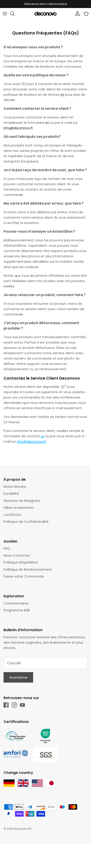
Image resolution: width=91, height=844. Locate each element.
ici (62, 94)
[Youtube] (22, 705)
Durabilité (11, 493)
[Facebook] (6, 705)
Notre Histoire (15, 486)
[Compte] (76, 13)
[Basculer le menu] (5, 13)
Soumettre (18, 677)
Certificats (12, 514)
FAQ (7, 548)
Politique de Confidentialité (26, 521)
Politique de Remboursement (28, 569)
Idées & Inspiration (19, 507)
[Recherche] (14, 13)
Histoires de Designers (22, 500)
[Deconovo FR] (45, 13)
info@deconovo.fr (18, 128)
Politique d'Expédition (21, 562)
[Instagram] (14, 705)
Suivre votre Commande (24, 576)
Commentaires (16, 603)
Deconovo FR (22, 829)
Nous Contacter (17, 555)
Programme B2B (17, 610)
